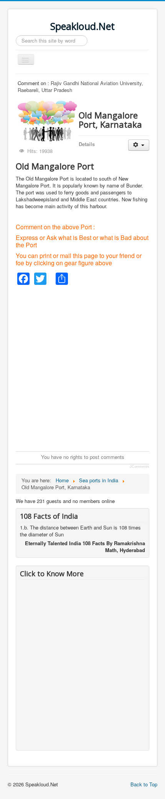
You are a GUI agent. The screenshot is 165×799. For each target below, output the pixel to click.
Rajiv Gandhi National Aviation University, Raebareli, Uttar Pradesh (80, 86)
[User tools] (138, 145)
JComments (139, 467)
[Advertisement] (82, 367)
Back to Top (143, 784)
